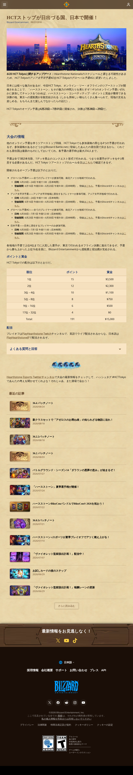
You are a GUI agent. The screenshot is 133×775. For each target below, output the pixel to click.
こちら (89, 162)
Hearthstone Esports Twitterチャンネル (30, 377)
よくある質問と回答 (23, 349)
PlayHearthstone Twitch (36, 333)
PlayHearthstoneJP (18, 337)
